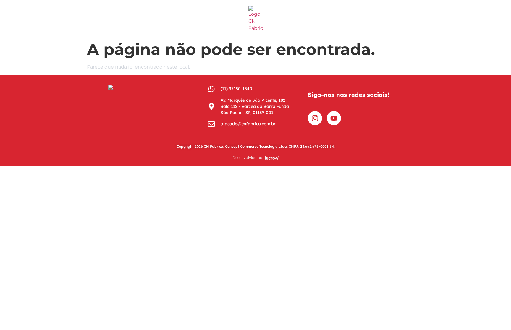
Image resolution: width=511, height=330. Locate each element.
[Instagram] (315, 118)
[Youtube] (334, 118)
